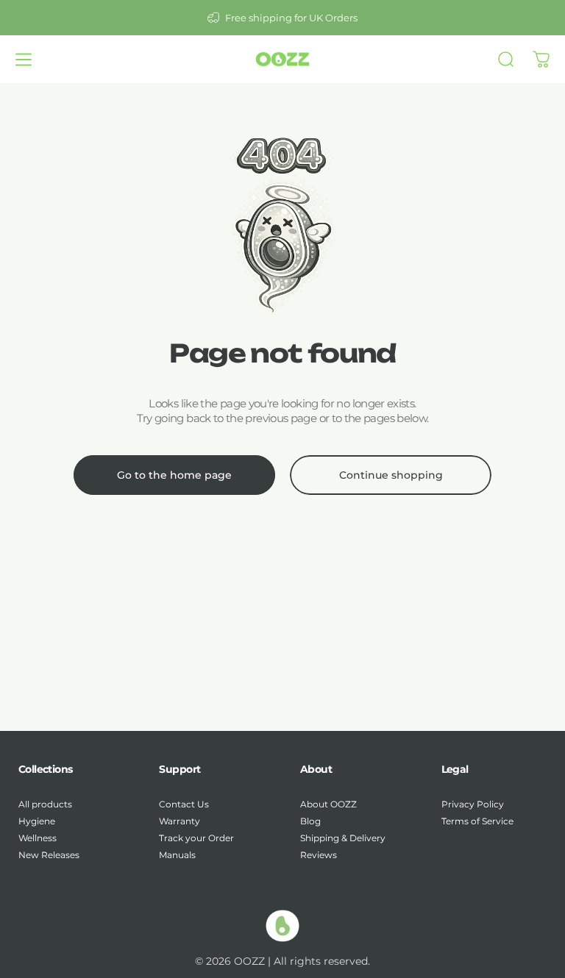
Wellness (37, 837)
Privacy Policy (472, 804)
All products (45, 804)
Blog (310, 821)
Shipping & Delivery (342, 837)
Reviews (318, 854)
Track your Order (196, 837)
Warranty (179, 821)
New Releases (48, 854)
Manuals (177, 854)
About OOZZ (328, 804)
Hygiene (36, 821)
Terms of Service (477, 821)
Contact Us (184, 804)
